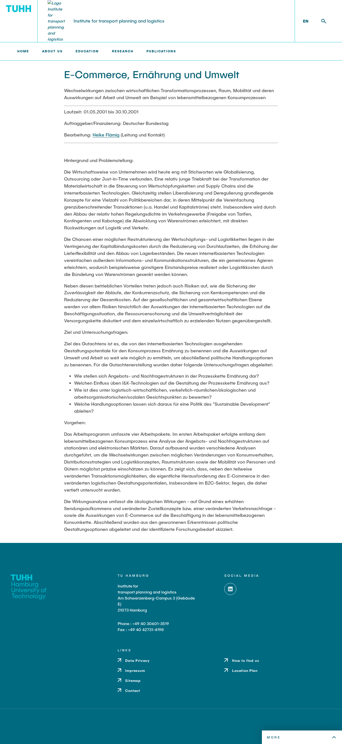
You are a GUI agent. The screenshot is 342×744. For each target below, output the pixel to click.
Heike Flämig (106, 134)
